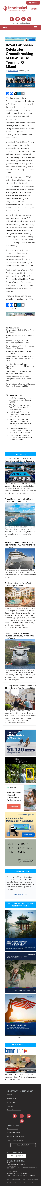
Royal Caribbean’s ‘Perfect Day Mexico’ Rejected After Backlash (20, 347)
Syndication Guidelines (14, 1110)
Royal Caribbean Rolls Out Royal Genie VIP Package (20, 331)
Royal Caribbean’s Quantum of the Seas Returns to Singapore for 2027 (20, 385)
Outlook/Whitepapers (13, 1133)
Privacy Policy (18, 1182)
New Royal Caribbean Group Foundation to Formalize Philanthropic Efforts (20, 366)
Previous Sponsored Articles (15, 1136)
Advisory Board (11, 1102)
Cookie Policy (10, 1182)
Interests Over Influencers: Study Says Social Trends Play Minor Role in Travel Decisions (20, 431)
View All (20, 1038)
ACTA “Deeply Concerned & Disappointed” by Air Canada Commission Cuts (19, 414)
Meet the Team (11, 1098)
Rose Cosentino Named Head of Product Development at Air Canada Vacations (20, 438)
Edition (34, 3)
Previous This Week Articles (15, 1140)
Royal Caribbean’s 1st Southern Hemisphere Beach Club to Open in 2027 (18, 379)
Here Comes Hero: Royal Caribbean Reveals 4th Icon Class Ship (19, 372)
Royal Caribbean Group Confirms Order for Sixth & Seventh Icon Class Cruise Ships (20, 359)
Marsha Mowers (13, 71)
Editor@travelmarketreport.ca (16, 1164)
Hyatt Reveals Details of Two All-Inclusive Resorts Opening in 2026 (20, 400)
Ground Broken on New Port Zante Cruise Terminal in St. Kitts (19, 500)
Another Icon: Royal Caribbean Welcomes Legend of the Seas (17, 342)
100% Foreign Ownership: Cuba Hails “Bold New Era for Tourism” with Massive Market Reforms (20, 422)
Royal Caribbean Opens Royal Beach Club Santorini (19, 352)
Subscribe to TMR (20, 894)
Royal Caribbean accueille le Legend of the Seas (20, 336)
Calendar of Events (12, 1129)
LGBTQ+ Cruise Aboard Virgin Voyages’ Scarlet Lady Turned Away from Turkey (19, 635)
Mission (9, 1095)
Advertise (10, 1106)
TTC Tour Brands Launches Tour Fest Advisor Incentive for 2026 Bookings (20, 407)
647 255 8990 (11, 1168)
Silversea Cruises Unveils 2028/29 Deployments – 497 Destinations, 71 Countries (20, 544)
